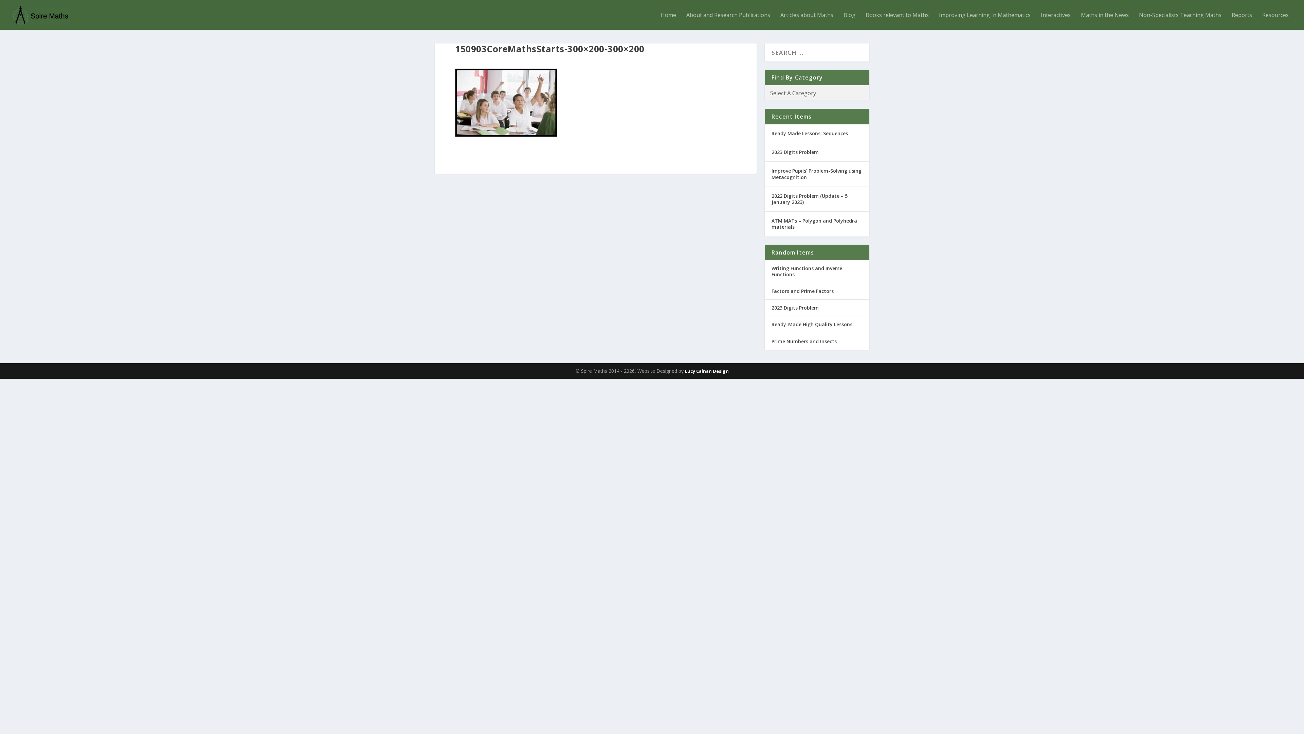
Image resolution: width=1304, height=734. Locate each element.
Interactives (1056, 15)
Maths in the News (1105, 15)
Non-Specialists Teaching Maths (1180, 15)
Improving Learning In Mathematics (985, 15)
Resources (1275, 15)
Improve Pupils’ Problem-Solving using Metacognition (817, 174)
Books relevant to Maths (897, 15)
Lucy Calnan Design (707, 371)
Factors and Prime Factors (803, 291)
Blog (849, 15)
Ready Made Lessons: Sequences (810, 133)
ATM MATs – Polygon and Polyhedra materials (814, 223)
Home (668, 15)
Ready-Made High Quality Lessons (812, 324)
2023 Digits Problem (795, 152)
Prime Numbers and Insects (804, 341)
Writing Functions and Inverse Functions (807, 271)
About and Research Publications (728, 15)
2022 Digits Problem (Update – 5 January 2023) (810, 199)
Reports (1242, 15)
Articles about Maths (806, 15)
